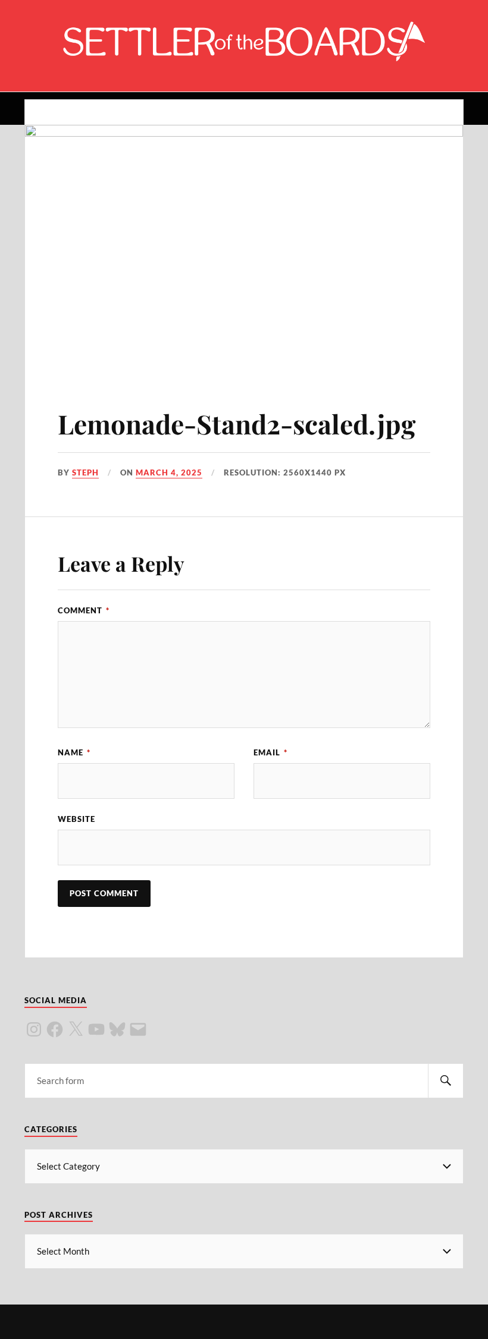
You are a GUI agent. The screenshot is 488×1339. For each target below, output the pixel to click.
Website (76, 819)
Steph (85, 472)
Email (270, 752)
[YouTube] (96, 1029)
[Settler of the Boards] (244, 55)
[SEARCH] (446, 1080)
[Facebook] (54, 1029)
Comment (84, 610)
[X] (75, 1029)
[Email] (138, 1029)
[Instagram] (33, 1029)
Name (74, 752)
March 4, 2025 (169, 472)
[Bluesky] (117, 1029)
